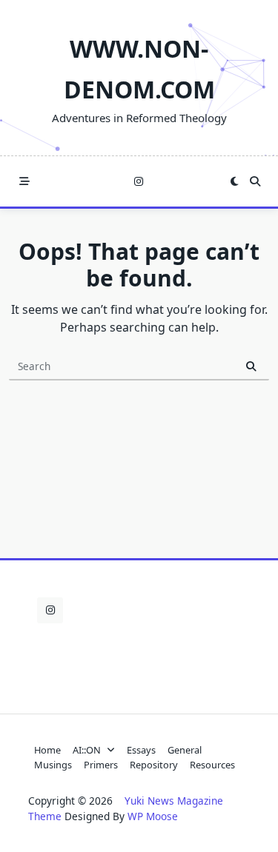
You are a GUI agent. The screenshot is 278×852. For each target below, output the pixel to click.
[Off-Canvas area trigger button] (24, 181)
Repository (154, 764)
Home (47, 750)
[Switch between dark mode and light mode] (234, 181)
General (185, 750)
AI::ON (87, 750)
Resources (212, 764)
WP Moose (153, 816)
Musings (53, 764)
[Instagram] (138, 181)
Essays (141, 750)
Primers (101, 764)
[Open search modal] (255, 181)
